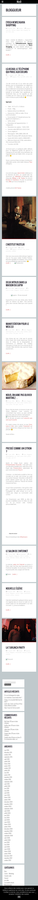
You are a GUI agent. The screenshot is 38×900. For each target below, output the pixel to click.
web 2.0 (21, 333)
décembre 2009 (8, 802)
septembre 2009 (8, 808)
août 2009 (7, 811)
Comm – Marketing (9, 873)
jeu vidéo (6, 880)
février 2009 (7, 824)
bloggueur (28, 28)
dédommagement (10, 331)
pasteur (27, 249)
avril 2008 (7, 847)
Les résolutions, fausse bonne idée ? (13, 697)
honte (18, 331)
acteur (24, 329)
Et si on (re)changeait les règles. (12, 695)
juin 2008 (6, 842)
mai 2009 (6, 817)
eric (15, 331)
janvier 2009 (7, 826)
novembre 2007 (8, 858)
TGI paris (15, 333)
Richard (8, 180)
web (24, 557)
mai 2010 (6, 791)
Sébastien (18, 176)
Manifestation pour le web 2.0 (17, 325)
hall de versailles (24, 555)
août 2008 (7, 838)
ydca (13, 31)
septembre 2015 (8, 757)
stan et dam (21, 173)
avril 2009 (7, 820)
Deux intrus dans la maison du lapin (16, 283)
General (20, 591)
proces (10, 333)
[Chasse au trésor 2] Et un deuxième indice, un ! (12, 738)
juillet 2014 (7, 761)
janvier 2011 (7, 775)
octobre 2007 (7, 860)
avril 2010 (6, 793)
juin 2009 (6, 815)
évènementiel (27, 593)
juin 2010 (6, 788)
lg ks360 (23, 76)
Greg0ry (6, 737)
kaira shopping (24, 30)
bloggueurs (16, 555)
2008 (30, 554)
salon (21, 557)
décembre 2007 (8, 856)
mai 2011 (6, 773)
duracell (21, 290)
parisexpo (12, 557)
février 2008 (7, 851)
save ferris (8, 31)
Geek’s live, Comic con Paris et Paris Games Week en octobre (13, 705)
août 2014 (6, 759)
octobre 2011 (7, 768)
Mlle (10, 181)
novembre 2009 (8, 804)
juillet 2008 (7, 840)
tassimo (12, 595)
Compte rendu (7, 876)
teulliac (6, 725)
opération (26, 290)
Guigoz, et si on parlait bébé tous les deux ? (13, 701)
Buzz (19, 329)
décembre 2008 (8, 829)
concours (17, 593)
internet (7, 557)
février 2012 (7, 764)
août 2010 (7, 784)
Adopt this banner (13, 533)
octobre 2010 (7, 779)
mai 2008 (6, 844)
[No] (36, 893)
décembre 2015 (8, 752)
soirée (27, 76)
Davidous (16, 180)
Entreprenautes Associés (14, 465)
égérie (21, 593)
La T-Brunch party (15, 647)
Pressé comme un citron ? (19, 449)
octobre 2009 (7, 806)
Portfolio (21, 28)
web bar (8, 559)
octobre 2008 (7, 833)
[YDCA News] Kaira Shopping (15, 23)
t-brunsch (24, 652)
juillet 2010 (7, 786)
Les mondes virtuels (9, 882)
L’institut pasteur (15, 244)
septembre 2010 (8, 782)
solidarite (14, 251)
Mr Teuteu (22, 178)
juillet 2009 (7, 813)
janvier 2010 (7, 799)
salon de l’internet (18, 564)
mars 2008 (7, 849)
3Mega (14, 178)
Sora (30, 424)
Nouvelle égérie (14, 588)
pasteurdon (8, 251)
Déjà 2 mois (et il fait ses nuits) (12, 708)
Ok (19, 897)
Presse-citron (17, 468)
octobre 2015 (7, 755)
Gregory (6, 733)
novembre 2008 (8, 831)
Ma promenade (20, 288)
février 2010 (7, 797)
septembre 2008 (8, 835)
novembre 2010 (8, 777)
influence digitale (16, 30)
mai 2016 (6, 750)
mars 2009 (7, 822)
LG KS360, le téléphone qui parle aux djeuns (17, 70)
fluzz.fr (20, 470)
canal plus (8, 30)
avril (7, 555)
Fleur (18, 76)
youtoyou (17, 595)
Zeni (12, 426)
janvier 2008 (7, 853)
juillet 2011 (7, 770)
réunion (17, 557)
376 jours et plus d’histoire (11, 722)
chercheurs (19, 249)
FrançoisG (26, 426)
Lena (7, 426)
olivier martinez (24, 331)
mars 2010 (7, 795)
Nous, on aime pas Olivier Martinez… (19, 396)
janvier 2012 (7, 766)
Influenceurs (23, 537)
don (24, 249)
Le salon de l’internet (17, 551)
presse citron (23, 456)
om (29, 30)
